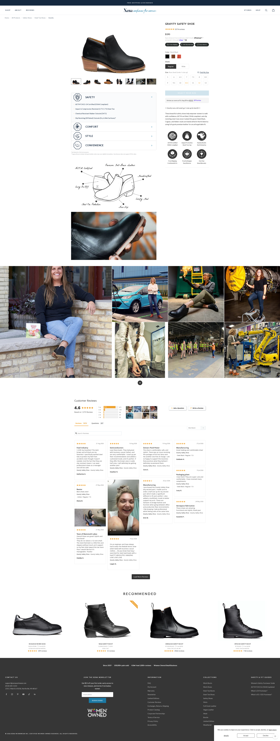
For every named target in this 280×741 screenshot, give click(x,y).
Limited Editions (153, 698)
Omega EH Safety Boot (174, 644)
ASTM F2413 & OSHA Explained (263, 687)
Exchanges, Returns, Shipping (158, 706)
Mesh (205, 714)
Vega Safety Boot (106, 644)
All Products (16, 18)
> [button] (141, 576)
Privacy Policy (153, 721)
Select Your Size (187, 93)
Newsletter (152, 694)
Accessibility (152, 725)
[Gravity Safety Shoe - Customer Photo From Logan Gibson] (129, 409)
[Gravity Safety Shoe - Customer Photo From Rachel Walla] (137, 416)
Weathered (207, 725)
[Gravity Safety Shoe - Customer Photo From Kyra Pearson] (145, 409)
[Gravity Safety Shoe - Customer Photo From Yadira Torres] (153, 409)
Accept (245, 736)
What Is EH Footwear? (259, 691)
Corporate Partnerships (156, 714)
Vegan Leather (208, 710)
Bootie (205, 717)
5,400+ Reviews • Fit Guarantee (140, 3)
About (18, 10)
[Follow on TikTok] (29, 694)
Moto (205, 702)
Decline (265, 736)
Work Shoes (207, 687)
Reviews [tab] (78, 423)
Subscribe (97, 700)
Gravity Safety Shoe (83, 470)
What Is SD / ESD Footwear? (261, 694)
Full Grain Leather (209, 706)
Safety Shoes (27, 18)
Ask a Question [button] (178, 408)
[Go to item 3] (98, 81)
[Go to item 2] (87, 81)
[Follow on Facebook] (6, 694)
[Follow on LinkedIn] (35, 694)
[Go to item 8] (152, 81)
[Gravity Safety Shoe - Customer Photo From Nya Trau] (145, 416)
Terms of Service (154, 717)
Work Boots (207, 683)
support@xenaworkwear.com (15, 683)
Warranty (151, 691)
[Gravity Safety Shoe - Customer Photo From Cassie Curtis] (137, 409)
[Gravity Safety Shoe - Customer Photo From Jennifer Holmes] (129, 416)
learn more (272, 730)
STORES (248, 10)
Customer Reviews (154, 702)
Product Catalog (154, 710)
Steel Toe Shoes (40, 18)
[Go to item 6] (130, 81)
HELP (258, 10)
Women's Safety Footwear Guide (263, 683)
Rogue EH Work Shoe (37, 644)
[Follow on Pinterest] (18, 694)
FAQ (149, 683)
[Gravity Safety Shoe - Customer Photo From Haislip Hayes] (153, 416)
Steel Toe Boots (209, 691)
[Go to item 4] (108, 81)
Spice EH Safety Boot (242, 644)
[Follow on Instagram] (12, 694)
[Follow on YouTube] (23, 694)
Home (7, 18)
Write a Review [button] (198, 408)
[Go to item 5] (119, 81)
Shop (7, 10)
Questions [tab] (95, 423)
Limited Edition (208, 721)
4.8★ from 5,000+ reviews (141, 665)
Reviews (30, 10)
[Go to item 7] (141, 81)
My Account (152, 687)
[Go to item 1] (76, 81)
